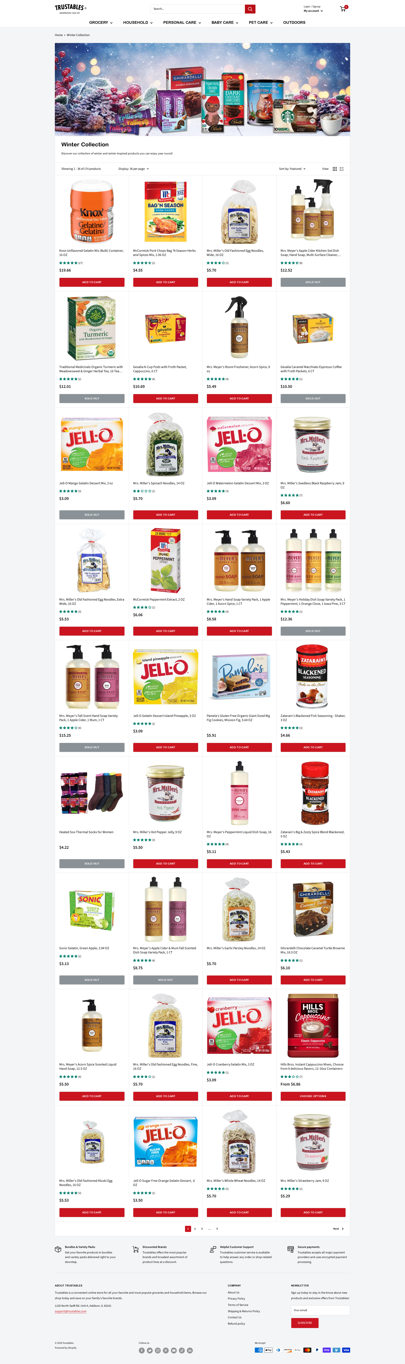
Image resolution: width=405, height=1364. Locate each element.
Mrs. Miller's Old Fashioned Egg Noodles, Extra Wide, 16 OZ (91, 601)
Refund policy (236, 1324)
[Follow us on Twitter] (150, 1350)
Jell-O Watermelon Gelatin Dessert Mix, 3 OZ (238, 483)
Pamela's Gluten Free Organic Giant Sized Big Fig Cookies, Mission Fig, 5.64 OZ (238, 718)
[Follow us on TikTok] (182, 1350)
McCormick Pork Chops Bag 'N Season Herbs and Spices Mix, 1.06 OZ (164, 253)
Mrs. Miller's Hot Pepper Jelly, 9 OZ (157, 832)
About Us (233, 1292)
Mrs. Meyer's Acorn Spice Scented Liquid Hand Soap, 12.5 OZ (87, 1066)
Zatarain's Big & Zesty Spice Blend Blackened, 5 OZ (312, 834)
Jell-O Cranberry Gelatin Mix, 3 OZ (230, 1064)
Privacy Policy (236, 1299)
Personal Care (179, 22)
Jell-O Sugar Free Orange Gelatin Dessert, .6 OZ (164, 1183)
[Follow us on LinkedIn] (190, 1350)
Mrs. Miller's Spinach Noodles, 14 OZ (159, 483)
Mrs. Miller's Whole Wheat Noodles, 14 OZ (236, 1181)
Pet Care (258, 22)
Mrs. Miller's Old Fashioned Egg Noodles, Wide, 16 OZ (235, 253)
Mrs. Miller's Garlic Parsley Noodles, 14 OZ (236, 948)
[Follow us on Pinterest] (166, 1350)
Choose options (313, 1096)
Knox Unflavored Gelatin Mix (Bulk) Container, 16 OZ (91, 253)
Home (59, 35)
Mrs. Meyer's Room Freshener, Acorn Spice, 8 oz (238, 369)
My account (312, 11)
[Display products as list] (342, 169)
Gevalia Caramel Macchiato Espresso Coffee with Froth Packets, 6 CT (311, 369)
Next (336, 1229)
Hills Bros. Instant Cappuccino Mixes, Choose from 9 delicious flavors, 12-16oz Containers (312, 1066)
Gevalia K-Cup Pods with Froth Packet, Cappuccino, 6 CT (160, 369)
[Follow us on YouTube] (174, 1350)
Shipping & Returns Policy (244, 1311)
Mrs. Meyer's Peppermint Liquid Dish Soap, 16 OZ (239, 834)
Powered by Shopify (66, 1348)
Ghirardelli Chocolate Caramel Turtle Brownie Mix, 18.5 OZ (313, 950)
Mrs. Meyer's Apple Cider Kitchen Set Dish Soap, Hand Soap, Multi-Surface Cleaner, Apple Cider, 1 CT (310, 253)
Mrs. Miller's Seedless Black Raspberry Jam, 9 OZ (312, 485)
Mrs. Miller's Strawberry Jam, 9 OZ (305, 1181)
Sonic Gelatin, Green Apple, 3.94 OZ (84, 948)
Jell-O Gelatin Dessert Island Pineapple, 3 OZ (164, 716)
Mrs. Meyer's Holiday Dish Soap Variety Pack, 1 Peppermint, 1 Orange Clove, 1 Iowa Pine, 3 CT (313, 601)
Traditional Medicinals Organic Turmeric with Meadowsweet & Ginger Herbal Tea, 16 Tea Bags (91, 369)
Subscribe (305, 1323)
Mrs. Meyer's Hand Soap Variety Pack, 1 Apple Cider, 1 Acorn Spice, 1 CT (238, 601)
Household (135, 22)
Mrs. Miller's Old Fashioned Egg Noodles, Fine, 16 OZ (165, 1066)
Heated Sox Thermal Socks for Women (86, 832)
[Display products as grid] (335, 169)
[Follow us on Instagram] (158, 1350)
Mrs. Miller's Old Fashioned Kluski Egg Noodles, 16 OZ (85, 1183)
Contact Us (235, 1317)
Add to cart (91, 282)
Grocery (98, 22)
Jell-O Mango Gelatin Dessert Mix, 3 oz (86, 483)
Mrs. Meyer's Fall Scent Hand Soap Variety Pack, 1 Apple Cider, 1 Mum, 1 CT (88, 718)
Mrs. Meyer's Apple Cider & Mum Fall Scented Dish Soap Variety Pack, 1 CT (164, 950)
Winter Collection (78, 35)
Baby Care (223, 22)
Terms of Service (238, 1305)
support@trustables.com (70, 1311)
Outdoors (294, 22)
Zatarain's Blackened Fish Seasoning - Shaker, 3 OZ (313, 718)
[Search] (250, 9)
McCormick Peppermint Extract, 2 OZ (159, 599)
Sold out (313, 282)
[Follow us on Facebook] (142, 1350)
